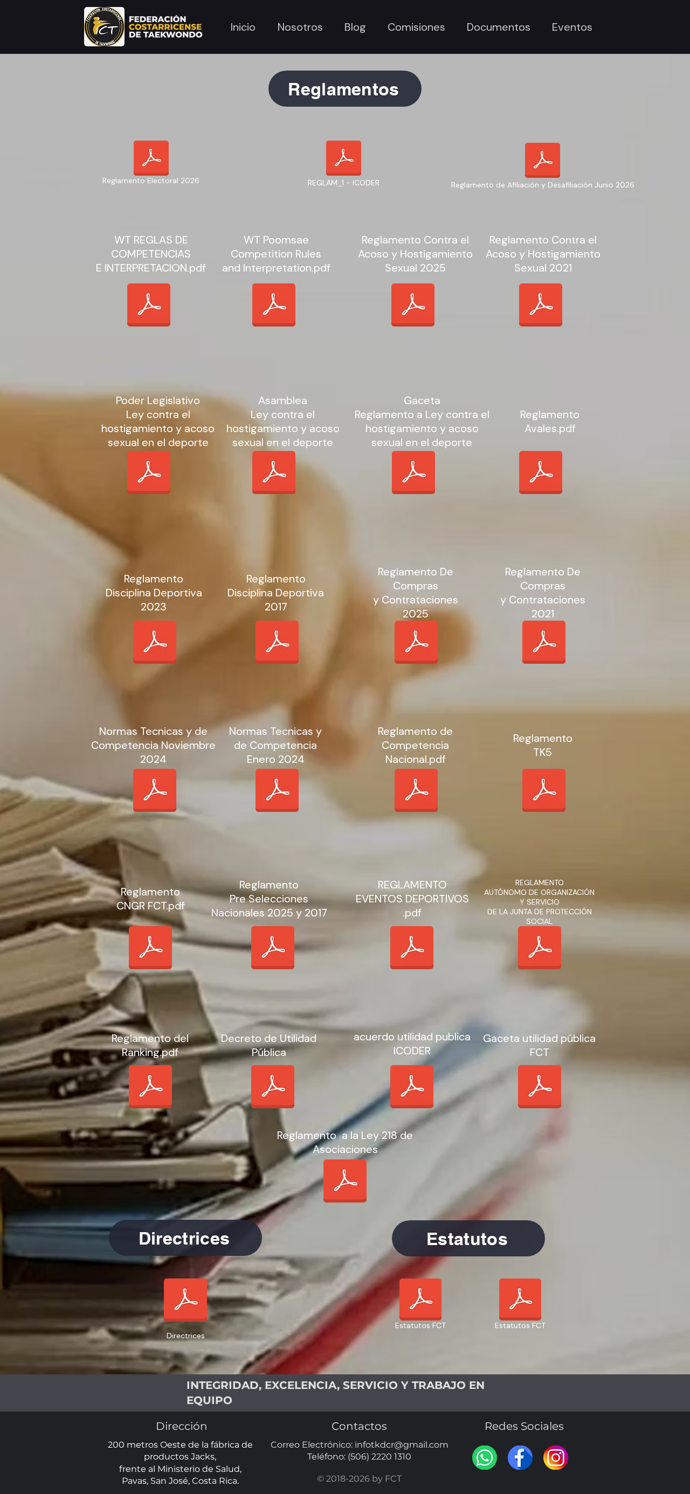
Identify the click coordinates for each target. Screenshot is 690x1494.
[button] (300, 27)
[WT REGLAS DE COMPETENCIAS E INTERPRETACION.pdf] (149, 306)
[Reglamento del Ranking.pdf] (150, 1087)
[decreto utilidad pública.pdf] (273, 1087)
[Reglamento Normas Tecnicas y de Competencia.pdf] (154, 791)
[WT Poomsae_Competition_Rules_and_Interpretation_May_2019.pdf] (274, 306)
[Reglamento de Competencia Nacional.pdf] (416, 791)
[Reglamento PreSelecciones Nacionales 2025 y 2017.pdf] (273, 948)
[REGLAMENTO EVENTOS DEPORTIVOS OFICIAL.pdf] (412, 948)
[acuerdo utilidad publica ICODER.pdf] (412, 1087)
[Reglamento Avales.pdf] (540, 473)
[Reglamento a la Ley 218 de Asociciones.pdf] (345, 1182)
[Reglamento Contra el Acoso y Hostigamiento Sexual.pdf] (540, 306)
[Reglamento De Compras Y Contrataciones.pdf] (544, 643)
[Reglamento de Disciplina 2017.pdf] (277, 643)
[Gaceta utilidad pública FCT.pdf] (539, 1087)
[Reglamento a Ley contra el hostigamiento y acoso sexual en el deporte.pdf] (413, 473)
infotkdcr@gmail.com (401, 1445)
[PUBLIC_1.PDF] (539, 948)
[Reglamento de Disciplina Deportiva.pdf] (154, 643)
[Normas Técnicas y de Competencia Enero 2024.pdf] (277, 791)
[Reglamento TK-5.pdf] (544, 791)
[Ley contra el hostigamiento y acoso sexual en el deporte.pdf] (149, 473)
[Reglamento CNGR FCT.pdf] (150, 948)
